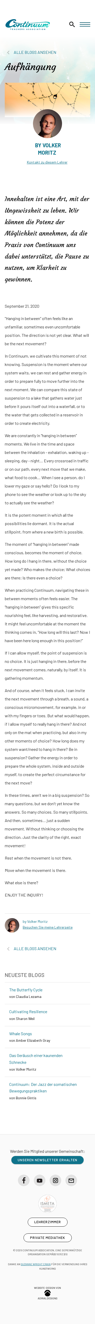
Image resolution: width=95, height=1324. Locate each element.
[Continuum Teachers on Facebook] (24, 1180)
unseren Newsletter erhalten (47, 1160)
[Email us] (71, 1180)
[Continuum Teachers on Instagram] (55, 1180)
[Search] (72, 24)
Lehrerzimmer (47, 1222)
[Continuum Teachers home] (27, 24)
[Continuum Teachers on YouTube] (39, 1180)
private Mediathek (47, 1238)
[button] (85, 24)
